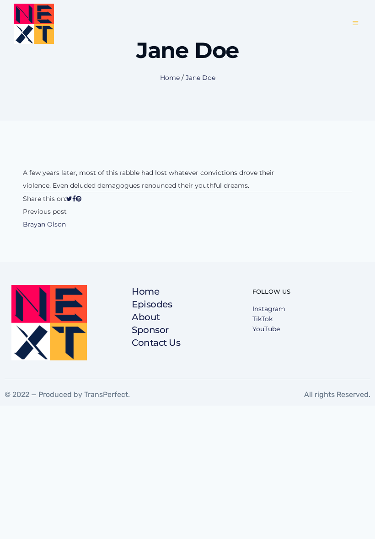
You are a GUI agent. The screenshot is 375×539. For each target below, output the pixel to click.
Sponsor (150, 329)
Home (170, 78)
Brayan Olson (44, 224)
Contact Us (156, 342)
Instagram (268, 309)
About (146, 317)
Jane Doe (200, 78)
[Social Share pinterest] (78, 199)
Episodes (152, 304)
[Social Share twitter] (69, 199)
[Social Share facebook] (74, 199)
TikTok (262, 319)
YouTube (266, 329)
